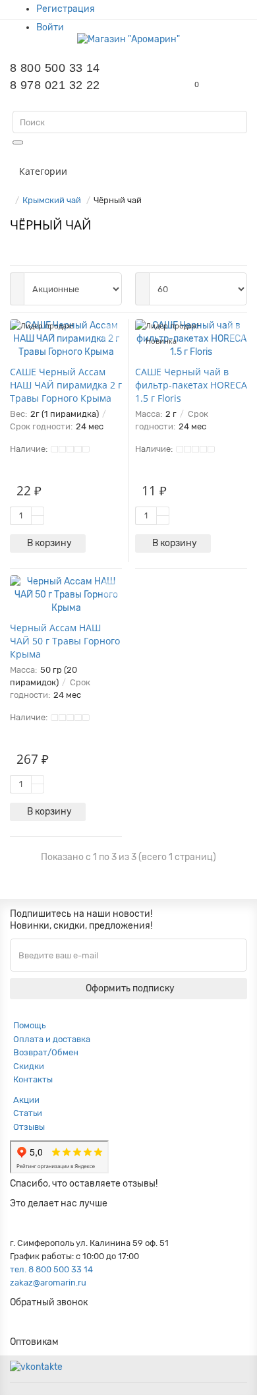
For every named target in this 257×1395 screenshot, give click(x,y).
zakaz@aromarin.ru (48, 1282)
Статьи (27, 1113)
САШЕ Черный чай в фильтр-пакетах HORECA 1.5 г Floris (191, 384)
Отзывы (29, 1127)
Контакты (33, 1079)
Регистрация (65, 9)
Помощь (29, 1025)
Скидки (28, 1066)
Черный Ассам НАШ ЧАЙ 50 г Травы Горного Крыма (65, 640)
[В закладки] (111, 332)
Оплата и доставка (51, 1039)
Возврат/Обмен (45, 1052)
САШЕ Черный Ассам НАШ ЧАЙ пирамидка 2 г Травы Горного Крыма (66, 384)
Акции (26, 1100)
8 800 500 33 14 (55, 68)
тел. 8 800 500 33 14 (51, 1269)
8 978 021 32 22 (55, 85)
